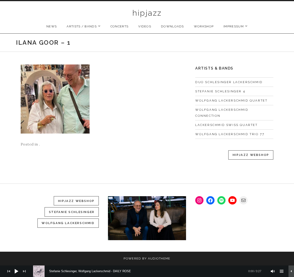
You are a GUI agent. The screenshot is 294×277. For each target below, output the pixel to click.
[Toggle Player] (291, 271)
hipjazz (147, 12)
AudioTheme (159, 258)
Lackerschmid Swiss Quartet (226, 125)
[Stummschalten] (273, 271)
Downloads (172, 26)
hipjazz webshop (251, 155)
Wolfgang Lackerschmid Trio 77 (229, 134)
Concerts (119, 26)
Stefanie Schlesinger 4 (220, 91)
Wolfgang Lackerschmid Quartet (231, 100)
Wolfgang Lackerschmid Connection (222, 112)
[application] (147, 271)
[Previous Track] (8, 271)
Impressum (237, 27)
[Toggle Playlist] (281, 271)
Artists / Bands (86, 27)
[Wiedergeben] (16, 271)
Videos (144, 26)
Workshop (204, 26)
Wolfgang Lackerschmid (68, 223)
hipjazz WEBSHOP (76, 201)
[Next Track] (24, 271)
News (51, 26)
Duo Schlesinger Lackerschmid (229, 82)
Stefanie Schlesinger (72, 212)
